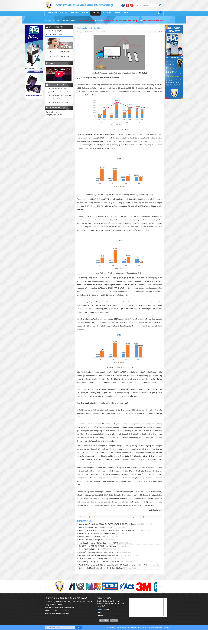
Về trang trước (84, 517)
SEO (160, 627)
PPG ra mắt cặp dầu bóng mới (97, 540)
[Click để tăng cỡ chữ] (160, 32)
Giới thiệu (64, 13)
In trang (146, 517)
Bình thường (104, 609)
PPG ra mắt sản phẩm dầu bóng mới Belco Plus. (104, 534)
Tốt (101, 613)
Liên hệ (126, 13)
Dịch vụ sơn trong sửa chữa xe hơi (98, 537)
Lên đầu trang (95, 517)
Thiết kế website (152, 627)
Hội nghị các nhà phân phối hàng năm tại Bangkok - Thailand (109, 555)
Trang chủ (52, 13)
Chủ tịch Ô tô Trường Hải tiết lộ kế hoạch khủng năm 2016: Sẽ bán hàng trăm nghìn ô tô (120, 565)
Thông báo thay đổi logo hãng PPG (99, 549)
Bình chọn (104, 620)
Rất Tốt (102, 616)
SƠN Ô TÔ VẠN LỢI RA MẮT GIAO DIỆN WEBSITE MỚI (105, 552)
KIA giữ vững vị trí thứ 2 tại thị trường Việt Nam (104, 546)
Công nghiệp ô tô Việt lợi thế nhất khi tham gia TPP (105, 562)
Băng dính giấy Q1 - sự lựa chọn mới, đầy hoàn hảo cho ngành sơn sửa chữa (115, 530)
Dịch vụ (85, 13)
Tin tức (96, 13)
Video (117, 13)
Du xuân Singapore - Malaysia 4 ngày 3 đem (102, 527)
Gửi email (137, 517)
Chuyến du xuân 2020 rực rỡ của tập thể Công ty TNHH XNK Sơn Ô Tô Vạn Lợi (115, 524)
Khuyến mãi (107, 13)
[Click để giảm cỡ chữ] (162, 32)
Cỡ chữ (156, 32)
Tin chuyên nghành (69, 21)
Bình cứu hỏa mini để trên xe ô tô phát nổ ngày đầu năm (107, 568)
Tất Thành (166, 627)
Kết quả (114, 620)
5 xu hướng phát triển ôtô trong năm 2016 (101, 559)
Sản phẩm (75, 13)
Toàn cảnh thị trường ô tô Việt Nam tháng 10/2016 (105, 543)
